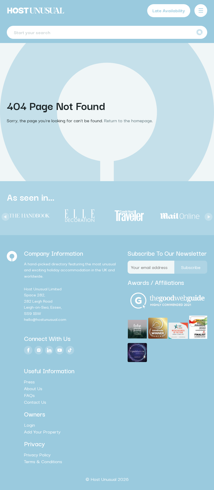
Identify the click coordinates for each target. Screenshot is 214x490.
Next (207, 215)
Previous (4, 215)
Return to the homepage (128, 120)
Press (29, 381)
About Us (33, 388)
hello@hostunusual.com (45, 319)
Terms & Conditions (43, 461)
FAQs (29, 395)
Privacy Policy (37, 454)
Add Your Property (42, 431)
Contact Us (35, 402)
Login (29, 424)
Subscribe (190, 267)
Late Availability (168, 10)
